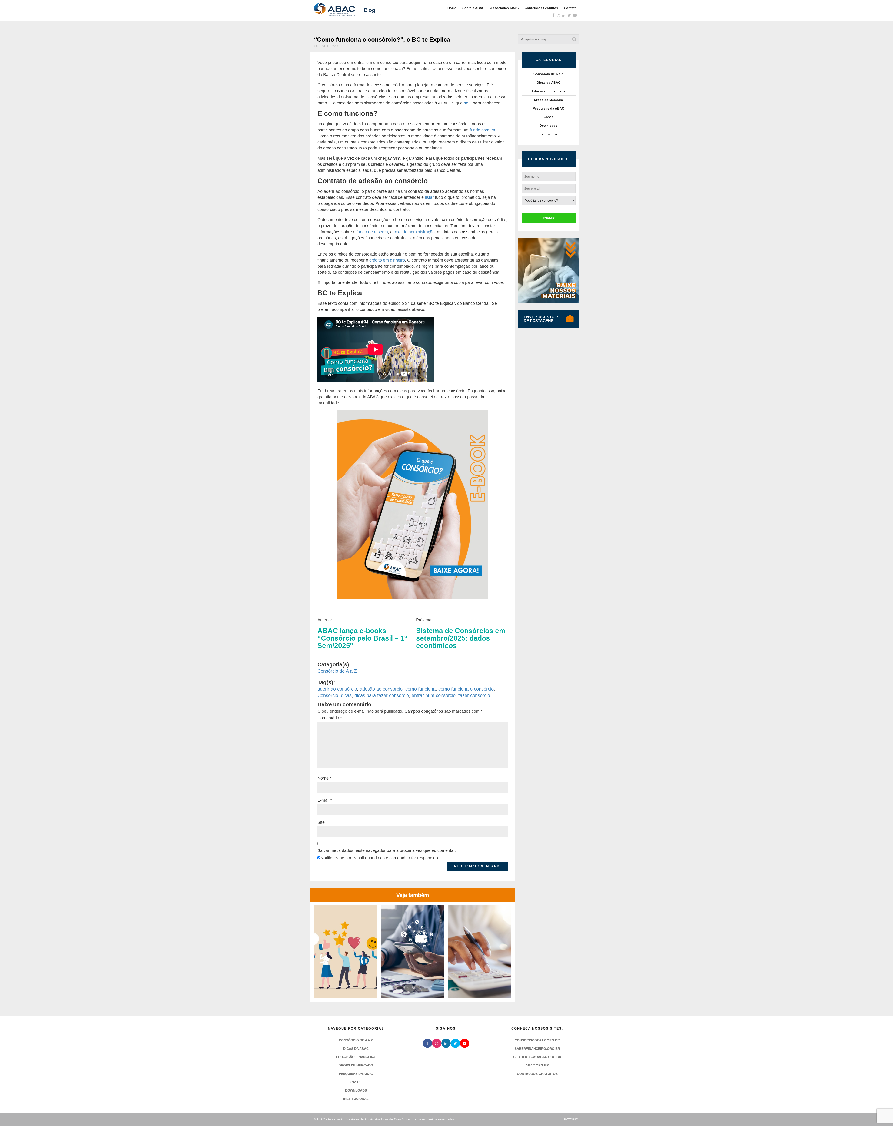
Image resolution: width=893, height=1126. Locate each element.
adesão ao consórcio (381, 688)
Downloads (548, 125)
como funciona (420, 688)
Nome (324, 778)
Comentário (329, 718)
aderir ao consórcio (337, 688)
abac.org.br (537, 1065)
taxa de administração (414, 231)
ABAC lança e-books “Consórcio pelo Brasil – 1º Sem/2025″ (362, 638)
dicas (346, 695)
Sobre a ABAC (473, 8)
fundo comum (482, 130)
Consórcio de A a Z (337, 671)
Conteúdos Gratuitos (541, 8)
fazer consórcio (474, 695)
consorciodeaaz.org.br (537, 1040)
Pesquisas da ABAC (548, 108)
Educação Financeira (548, 91)
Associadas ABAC (504, 8)
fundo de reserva (372, 231)
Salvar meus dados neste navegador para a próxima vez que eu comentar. (386, 850)
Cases (548, 117)
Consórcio (327, 695)
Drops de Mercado (548, 100)
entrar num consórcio (434, 695)
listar (429, 197)
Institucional (549, 134)
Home (451, 8)
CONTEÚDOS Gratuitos (537, 1074)
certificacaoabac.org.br (537, 1057)
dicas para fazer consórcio (381, 695)
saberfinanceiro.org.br (537, 1048)
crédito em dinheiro (387, 260)
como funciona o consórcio (466, 688)
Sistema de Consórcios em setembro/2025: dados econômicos (460, 638)
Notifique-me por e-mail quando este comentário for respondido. (379, 858)
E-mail (324, 800)
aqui (468, 103)
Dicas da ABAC (548, 82)
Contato (570, 8)
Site (321, 822)
